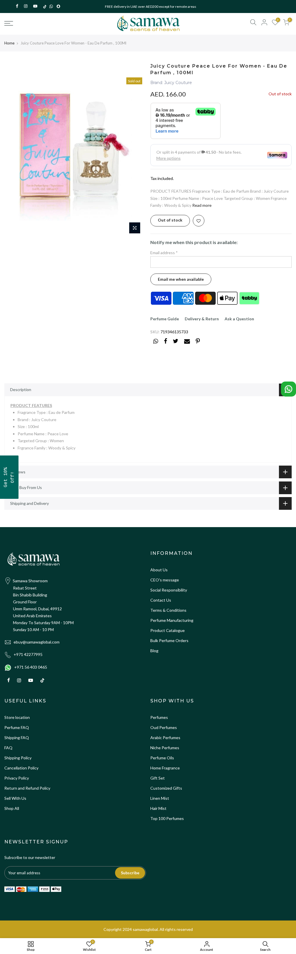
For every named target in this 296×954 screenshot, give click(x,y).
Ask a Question (239, 318)
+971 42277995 (28, 654)
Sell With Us (15, 798)
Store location (17, 717)
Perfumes (159, 717)
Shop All (11, 808)
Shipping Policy (18, 757)
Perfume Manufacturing (171, 620)
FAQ (8, 747)
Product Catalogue (167, 630)
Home (9, 43)
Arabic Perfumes (165, 737)
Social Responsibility (168, 589)
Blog (154, 650)
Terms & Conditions (168, 610)
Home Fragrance (165, 767)
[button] (9, 477)
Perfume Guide (164, 318)
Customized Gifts (166, 788)
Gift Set (157, 778)
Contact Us (160, 600)
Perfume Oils (162, 757)
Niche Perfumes (164, 747)
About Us (159, 569)
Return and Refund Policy (27, 788)
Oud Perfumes (163, 727)
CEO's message (164, 579)
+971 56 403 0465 (30, 667)
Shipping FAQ (16, 737)
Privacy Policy (16, 778)
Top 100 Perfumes (167, 818)
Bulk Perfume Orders (169, 640)
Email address (164, 252)
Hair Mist (158, 808)
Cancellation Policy (21, 767)
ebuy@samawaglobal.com (37, 641)
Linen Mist (159, 798)
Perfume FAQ (16, 727)
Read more (202, 205)
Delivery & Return (202, 318)
